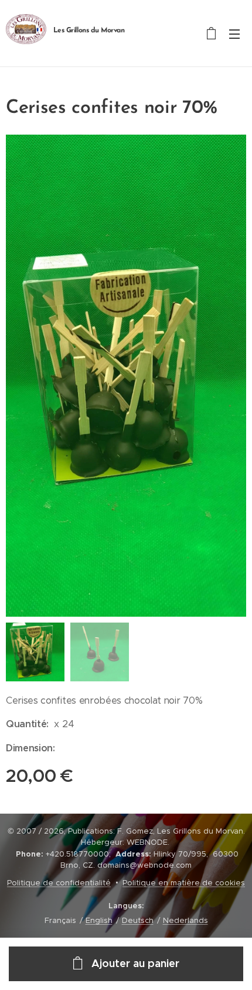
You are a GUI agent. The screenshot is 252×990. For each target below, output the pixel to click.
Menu (234, 33)
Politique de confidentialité (59, 883)
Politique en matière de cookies (183, 883)
